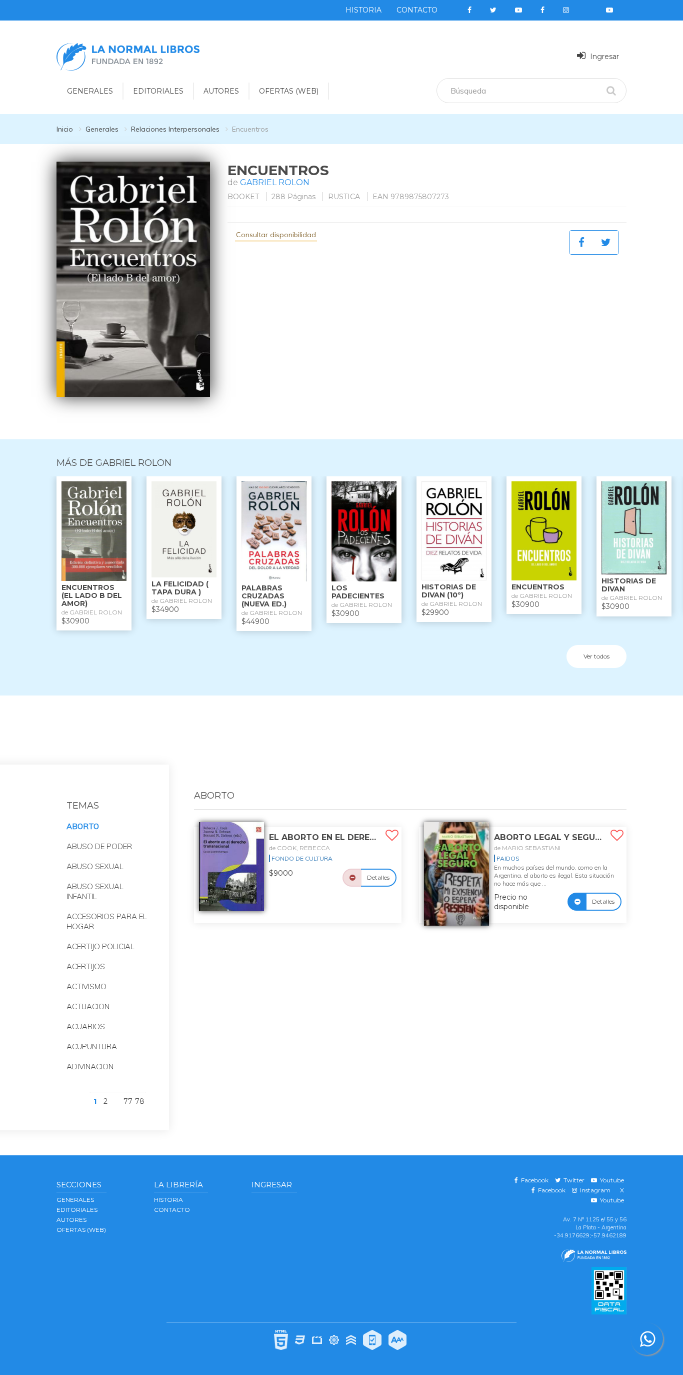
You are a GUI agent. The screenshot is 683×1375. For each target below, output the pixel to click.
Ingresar (603, 56)
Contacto (417, 10)
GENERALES (90, 91)
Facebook (533, 1180)
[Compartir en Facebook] (582, 242)
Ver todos (597, 656)
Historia (364, 10)
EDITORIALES (158, 91)
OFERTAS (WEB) (288, 91)
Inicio (64, 129)
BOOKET (243, 196)
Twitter (572, 1180)
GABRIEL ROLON (275, 182)
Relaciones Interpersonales (175, 129)
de (299, 848)
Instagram (593, 1190)
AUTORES (221, 91)
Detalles (378, 877)
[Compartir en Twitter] (606, 242)
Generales (102, 129)
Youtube (610, 1180)
